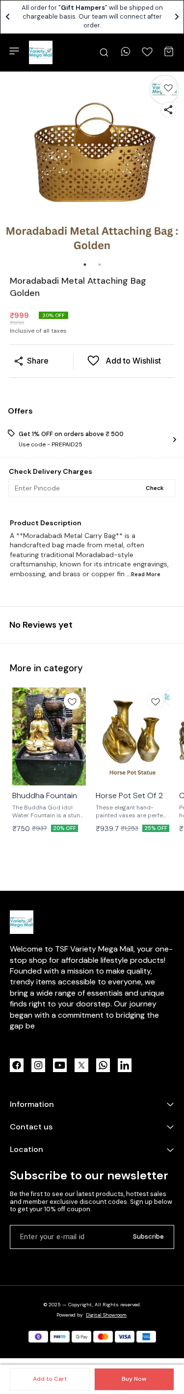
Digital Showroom (106, 1315)
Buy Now (134, 1379)
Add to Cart (50, 1379)
